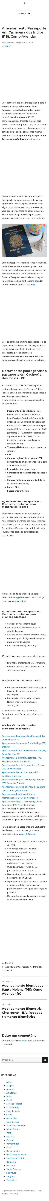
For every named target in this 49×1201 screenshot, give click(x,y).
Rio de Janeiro (13, 1151)
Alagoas (10, 1085)
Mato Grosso (12, 1121)
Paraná (9, 1140)
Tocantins (11, 1180)
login (24, 1040)
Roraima (10, 1165)
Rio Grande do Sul (15, 1158)
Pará (8, 1132)
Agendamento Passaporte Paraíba (23, 967)
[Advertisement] (24, 75)
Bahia (9, 1096)
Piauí (8, 1147)
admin (8, 46)
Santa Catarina (13, 1169)
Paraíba (9, 963)
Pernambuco (12, 1143)
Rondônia (11, 1161)
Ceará (9, 1100)
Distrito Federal (14, 1103)
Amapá (9, 1089)
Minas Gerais (12, 1129)
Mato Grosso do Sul (15, 1125)
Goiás (9, 1114)
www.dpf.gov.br (27, 834)
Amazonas (11, 1092)
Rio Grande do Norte (16, 1154)
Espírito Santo (13, 1111)
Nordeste (7, 970)
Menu (22, 13)
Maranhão (11, 1118)
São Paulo (11, 1172)
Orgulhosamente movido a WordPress (18, 1191)
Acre (8, 1081)
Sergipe (10, 1176)
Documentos (12, 1107)
